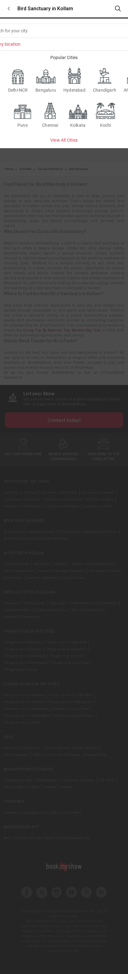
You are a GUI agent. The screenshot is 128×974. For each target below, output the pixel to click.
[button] (8, 8)
